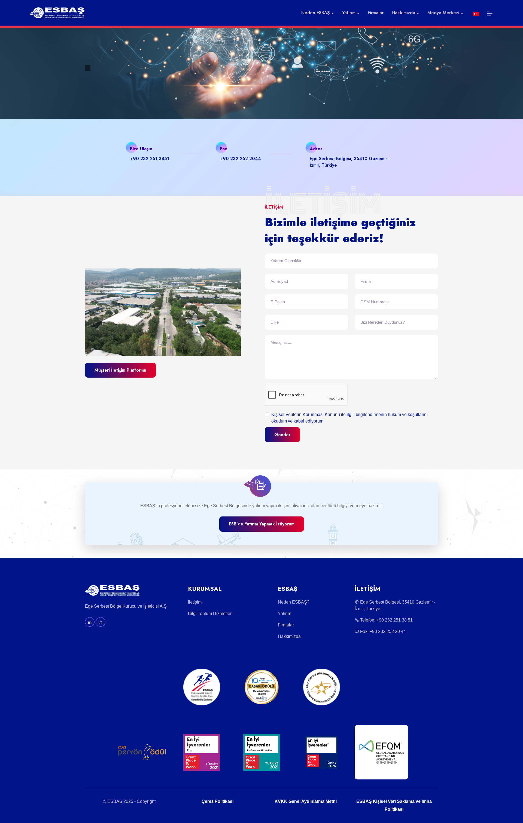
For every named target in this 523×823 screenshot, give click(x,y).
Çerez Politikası (217, 801)
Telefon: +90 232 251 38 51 (386, 620)
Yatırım (284, 613)
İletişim (195, 602)
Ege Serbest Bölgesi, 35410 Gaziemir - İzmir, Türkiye (395, 605)
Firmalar (376, 13)
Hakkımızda (289, 636)
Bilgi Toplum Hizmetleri (210, 613)
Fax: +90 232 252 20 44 (382, 631)
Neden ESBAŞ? (293, 602)
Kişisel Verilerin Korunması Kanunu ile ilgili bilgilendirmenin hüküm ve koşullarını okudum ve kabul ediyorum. (349, 417)
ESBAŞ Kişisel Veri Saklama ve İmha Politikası (394, 805)
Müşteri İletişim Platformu (120, 370)
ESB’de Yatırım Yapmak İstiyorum (261, 524)
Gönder (282, 435)
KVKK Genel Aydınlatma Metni (306, 801)
